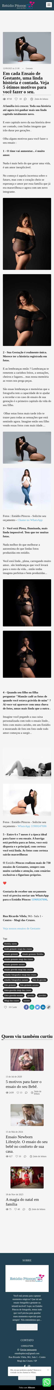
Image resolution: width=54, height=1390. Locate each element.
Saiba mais (27, 1327)
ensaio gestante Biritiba (32, 954)
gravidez (42, 995)
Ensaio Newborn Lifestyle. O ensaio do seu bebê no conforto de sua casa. (27, 1144)
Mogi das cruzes (11, 1000)
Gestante (29, 69)
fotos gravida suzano (13, 995)
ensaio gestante (11, 954)
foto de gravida (39, 980)
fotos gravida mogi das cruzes (17, 990)
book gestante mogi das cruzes (18, 949)
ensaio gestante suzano (14, 964)
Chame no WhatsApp (30, 520)
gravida (30, 995)
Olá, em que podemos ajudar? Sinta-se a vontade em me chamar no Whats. (25, 1371)
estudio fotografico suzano (16, 980)
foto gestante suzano (29, 985)
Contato (27, 1377)
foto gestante (10, 985)
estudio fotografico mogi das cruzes (20, 975)
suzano (26, 1000)
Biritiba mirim (10, 944)
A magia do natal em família (22, 1202)
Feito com (27, 1388)
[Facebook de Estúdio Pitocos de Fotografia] (25, 1366)
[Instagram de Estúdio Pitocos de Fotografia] (29, 1366)
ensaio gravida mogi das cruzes (18, 969)
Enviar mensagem (28, 1350)
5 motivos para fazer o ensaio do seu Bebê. (23, 1084)
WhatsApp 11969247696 (32, 826)
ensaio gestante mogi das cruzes (18, 959)
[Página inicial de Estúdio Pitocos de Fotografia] (18, 5)
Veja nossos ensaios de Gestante (21, 928)
